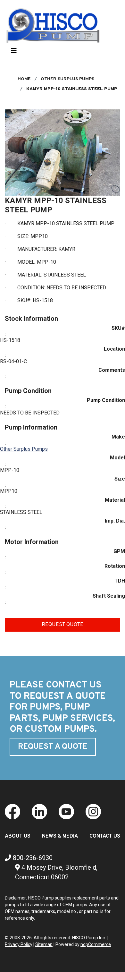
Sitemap (44, 944)
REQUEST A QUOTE (53, 747)
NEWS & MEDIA (60, 836)
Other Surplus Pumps (24, 449)
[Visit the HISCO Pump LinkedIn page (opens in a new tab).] (39, 811)
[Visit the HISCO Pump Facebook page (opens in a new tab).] (12, 811)
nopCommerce (95, 944)
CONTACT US (104, 836)
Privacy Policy (18, 944)
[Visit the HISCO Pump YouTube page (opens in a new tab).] (66, 811)
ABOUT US (17, 836)
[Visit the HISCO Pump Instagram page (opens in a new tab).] (93, 811)
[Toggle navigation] (14, 52)
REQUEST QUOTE (62, 625)
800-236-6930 (32, 858)
